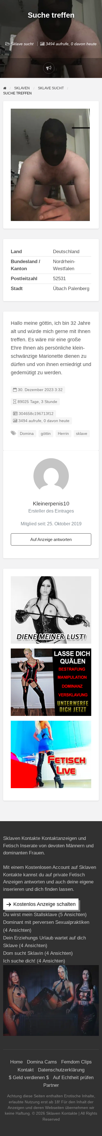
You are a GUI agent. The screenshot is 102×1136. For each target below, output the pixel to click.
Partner (51, 1085)
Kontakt (26, 1070)
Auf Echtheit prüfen (73, 1077)
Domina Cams (42, 1062)
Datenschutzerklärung (61, 1070)
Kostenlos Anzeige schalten (44, 904)
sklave (81, 433)
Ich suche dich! (19, 961)
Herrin (63, 433)
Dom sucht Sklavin (23, 953)
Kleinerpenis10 (51, 504)
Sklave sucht (22, 44)
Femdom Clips (76, 1062)
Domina (27, 433)
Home (16, 1062)
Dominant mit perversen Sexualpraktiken (46, 922)
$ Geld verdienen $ (29, 1077)
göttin (46, 433)
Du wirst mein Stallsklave (30, 914)
